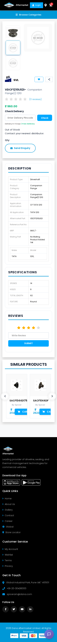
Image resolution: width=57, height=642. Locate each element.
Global (9, 526)
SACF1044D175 (18, 400)
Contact (9, 515)
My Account (11, 549)
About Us (10, 504)
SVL (16, 80)
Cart (25, 411)
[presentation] (5, 396)
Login (38, 5)
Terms (8, 560)
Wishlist (9, 554)
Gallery (9, 509)
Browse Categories (30, 14)
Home (8, 498)
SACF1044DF (40, 400)
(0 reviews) (35, 99)
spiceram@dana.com (19, 594)
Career (9, 521)
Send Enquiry (22, 148)
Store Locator (13, 532)
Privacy (9, 566)
